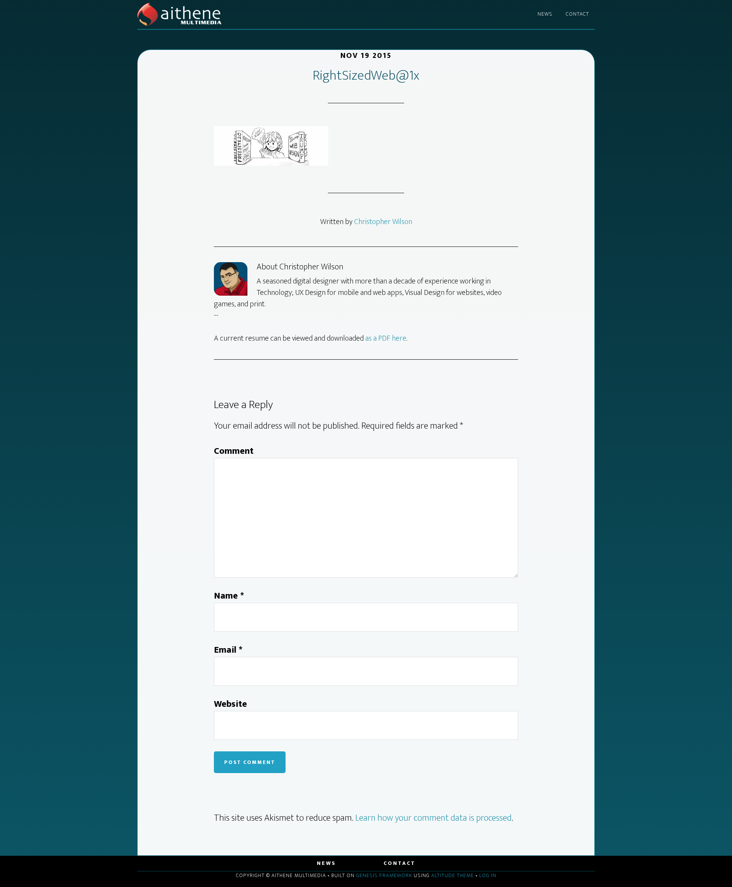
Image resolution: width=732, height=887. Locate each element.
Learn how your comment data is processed (433, 818)
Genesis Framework (384, 875)
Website (230, 704)
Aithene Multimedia (205, 14)
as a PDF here (385, 338)
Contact (400, 863)
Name (229, 596)
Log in (487, 875)
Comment (234, 451)
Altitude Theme (452, 875)
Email (228, 650)
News (326, 863)
